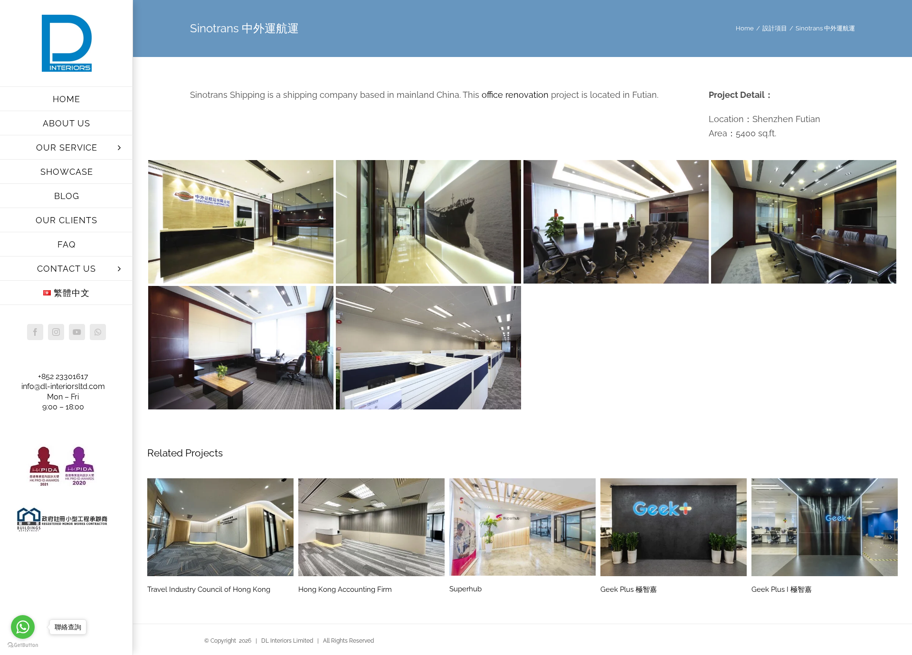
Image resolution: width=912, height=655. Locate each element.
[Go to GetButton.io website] (23, 645)
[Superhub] (522, 527)
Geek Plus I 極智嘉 (781, 589)
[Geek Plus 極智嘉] (673, 527)
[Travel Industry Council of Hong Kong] (220, 527)
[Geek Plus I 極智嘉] (824, 527)
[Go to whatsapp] (23, 627)
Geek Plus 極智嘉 (628, 589)
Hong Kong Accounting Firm (345, 589)
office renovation (514, 95)
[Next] (891, 537)
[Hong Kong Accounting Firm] (371, 527)
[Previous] (154, 537)
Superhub (465, 589)
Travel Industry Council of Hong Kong (208, 589)
